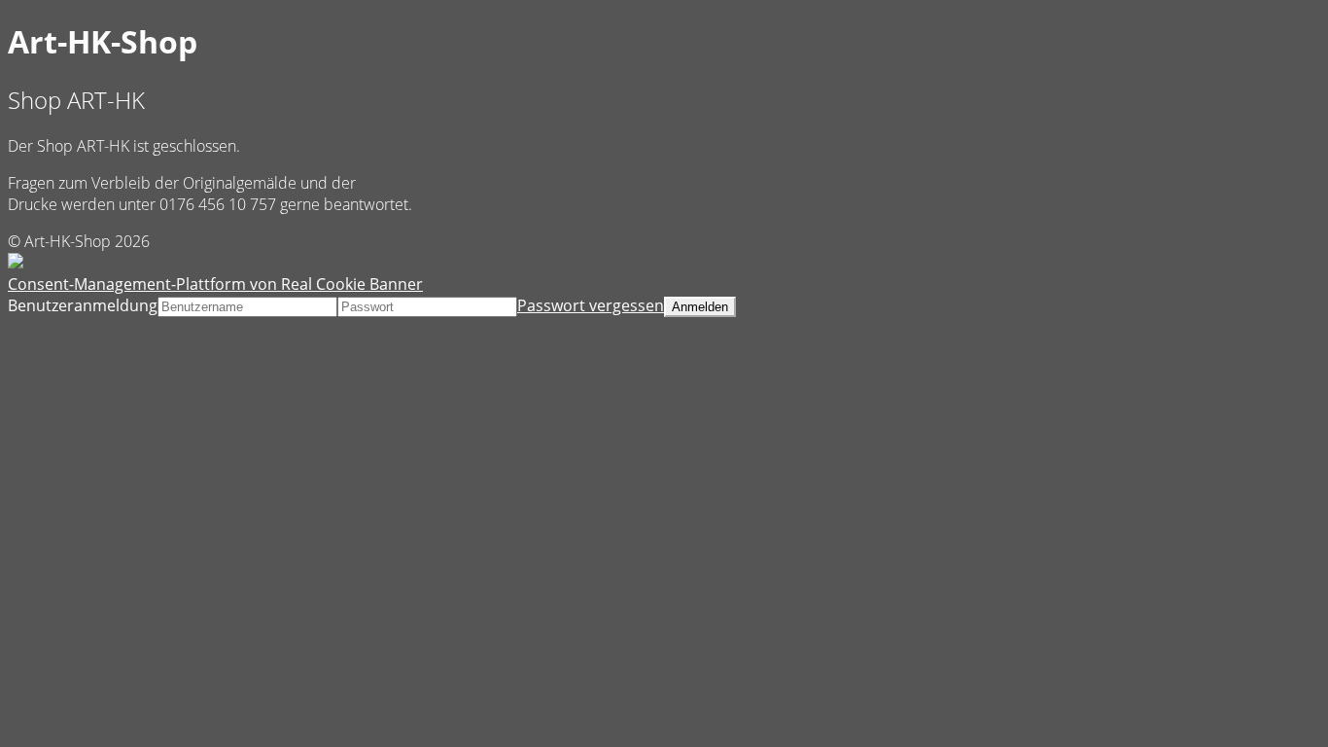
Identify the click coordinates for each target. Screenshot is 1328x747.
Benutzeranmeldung (82, 305)
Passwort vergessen (590, 305)
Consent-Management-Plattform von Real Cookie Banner (215, 284)
